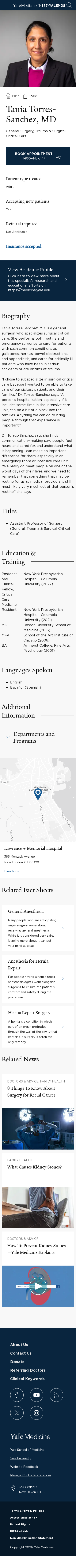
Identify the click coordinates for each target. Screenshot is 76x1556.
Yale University (20, 1458)
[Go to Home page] (25, 6)
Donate (17, 1362)
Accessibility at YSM (24, 1517)
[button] (38, 737)
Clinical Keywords (27, 1379)
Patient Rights (20, 1524)
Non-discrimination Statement (31, 1538)
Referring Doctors (28, 1370)
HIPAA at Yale (19, 1531)
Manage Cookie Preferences (30, 1475)
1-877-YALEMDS (51, 5)
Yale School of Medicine (27, 1449)
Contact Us (20, 1353)
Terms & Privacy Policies (27, 1511)
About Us (19, 1345)
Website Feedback (24, 1466)
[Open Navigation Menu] (7, 5)
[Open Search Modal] (69, 5)
